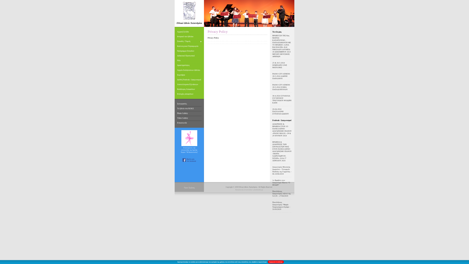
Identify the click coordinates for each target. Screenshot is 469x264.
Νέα (178, 60)
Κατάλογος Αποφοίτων (186, 89)
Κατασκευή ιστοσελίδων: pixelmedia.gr (249, 190)
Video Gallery (182, 118)
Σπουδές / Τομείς (183, 41)
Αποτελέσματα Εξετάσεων (187, 84)
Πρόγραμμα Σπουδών (185, 51)
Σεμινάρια (181, 75)
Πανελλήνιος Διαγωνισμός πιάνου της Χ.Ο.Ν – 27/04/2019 (281, 193)
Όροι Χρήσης (189, 188)
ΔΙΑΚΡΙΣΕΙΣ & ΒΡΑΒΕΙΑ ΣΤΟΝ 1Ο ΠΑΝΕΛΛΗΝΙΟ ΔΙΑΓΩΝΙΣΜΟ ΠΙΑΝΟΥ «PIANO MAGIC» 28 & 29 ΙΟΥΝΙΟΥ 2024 (282, 130)
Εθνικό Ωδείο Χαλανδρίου (189, 23)
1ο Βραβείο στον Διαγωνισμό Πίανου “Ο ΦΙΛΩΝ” (281, 182)
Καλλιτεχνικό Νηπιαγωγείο (187, 46)
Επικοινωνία (182, 123)
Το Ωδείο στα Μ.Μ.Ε (185, 108)
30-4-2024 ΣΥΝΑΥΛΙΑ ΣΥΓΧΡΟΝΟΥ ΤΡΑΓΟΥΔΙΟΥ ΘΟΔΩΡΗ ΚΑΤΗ (281, 99)
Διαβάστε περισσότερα (259, 262)
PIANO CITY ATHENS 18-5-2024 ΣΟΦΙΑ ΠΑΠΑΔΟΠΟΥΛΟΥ (281, 87)
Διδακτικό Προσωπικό (186, 56)
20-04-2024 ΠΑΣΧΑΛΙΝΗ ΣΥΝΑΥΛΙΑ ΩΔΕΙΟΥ (280, 111)
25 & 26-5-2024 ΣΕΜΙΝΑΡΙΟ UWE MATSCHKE (279, 65)
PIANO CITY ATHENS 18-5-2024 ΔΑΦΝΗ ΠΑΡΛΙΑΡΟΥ (281, 76)
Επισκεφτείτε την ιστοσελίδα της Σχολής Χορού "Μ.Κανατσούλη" (189, 150)
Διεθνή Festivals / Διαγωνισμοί (189, 80)
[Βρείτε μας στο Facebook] (189, 160)
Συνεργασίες (182, 104)
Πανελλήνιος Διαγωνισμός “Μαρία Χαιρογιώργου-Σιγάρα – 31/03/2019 (281, 205)
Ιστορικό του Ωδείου (185, 36)
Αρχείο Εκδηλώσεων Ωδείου (188, 70)
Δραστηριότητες (183, 65)
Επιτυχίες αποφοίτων (185, 94)
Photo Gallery (182, 113)
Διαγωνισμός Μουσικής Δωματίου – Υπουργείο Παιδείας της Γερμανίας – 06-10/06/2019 (282, 170)
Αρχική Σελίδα (183, 32)
